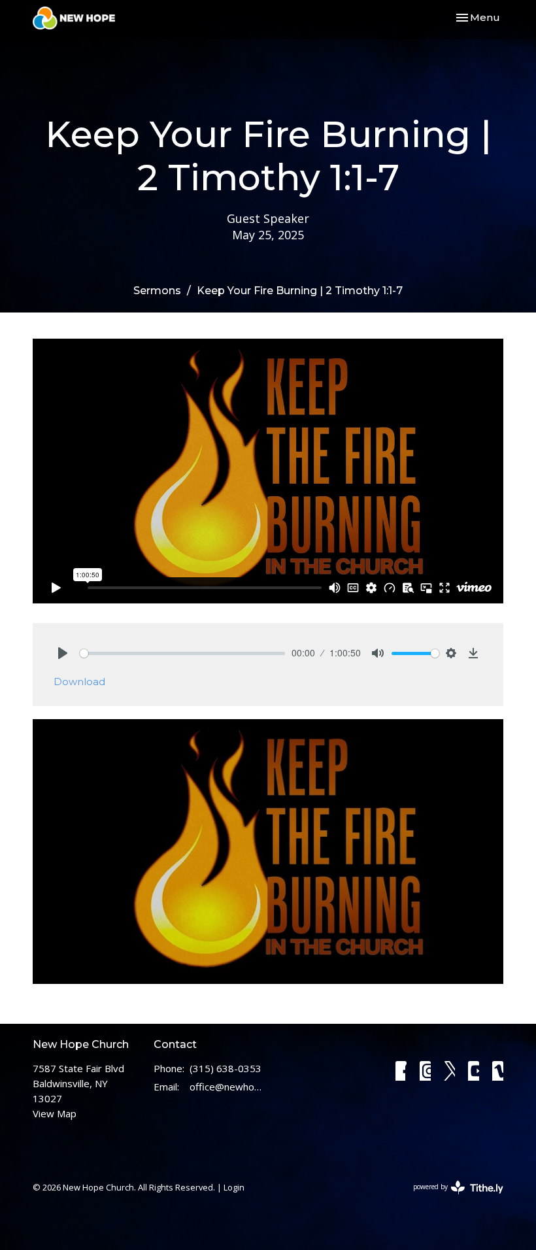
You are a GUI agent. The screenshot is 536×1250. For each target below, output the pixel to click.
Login (234, 1187)
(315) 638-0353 (225, 1068)
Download (79, 681)
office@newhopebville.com (225, 1086)
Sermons (157, 290)
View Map (54, 1113)
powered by (451, 1197)
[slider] (182, 653)
